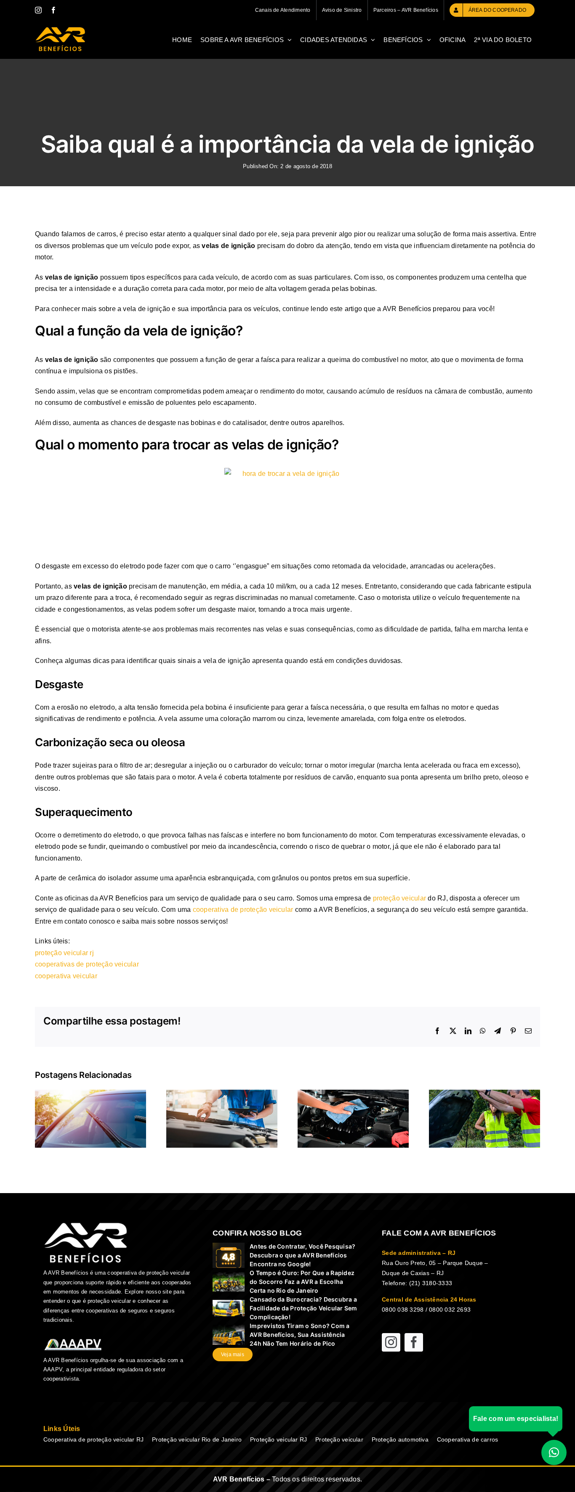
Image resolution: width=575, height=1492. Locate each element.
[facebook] (414, 1342)
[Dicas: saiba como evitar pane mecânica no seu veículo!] (221, 1093)
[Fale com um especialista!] (554, 1449)
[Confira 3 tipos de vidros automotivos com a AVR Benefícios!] (90, 1093)
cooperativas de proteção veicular (87, 964)
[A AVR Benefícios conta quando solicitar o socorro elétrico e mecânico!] (484, 1093)
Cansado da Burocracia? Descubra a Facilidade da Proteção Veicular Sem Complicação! (303, 1308)
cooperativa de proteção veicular (243, 909)
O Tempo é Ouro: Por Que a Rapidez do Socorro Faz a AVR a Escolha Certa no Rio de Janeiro (302, 1281)
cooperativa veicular (66, 976)
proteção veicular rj (64, 952)
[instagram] (391, 1342)
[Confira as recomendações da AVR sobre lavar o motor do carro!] (353, 1093)
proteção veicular (399, 898)
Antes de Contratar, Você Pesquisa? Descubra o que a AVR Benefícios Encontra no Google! (302, 1255)
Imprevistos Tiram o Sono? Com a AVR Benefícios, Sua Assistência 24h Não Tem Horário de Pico (299, 1334)
